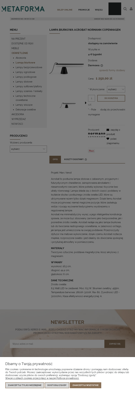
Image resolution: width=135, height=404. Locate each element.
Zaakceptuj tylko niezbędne (24, 385)
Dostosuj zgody (57, 385)
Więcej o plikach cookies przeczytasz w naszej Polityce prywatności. (42, 378)
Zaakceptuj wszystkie (85, 385)
